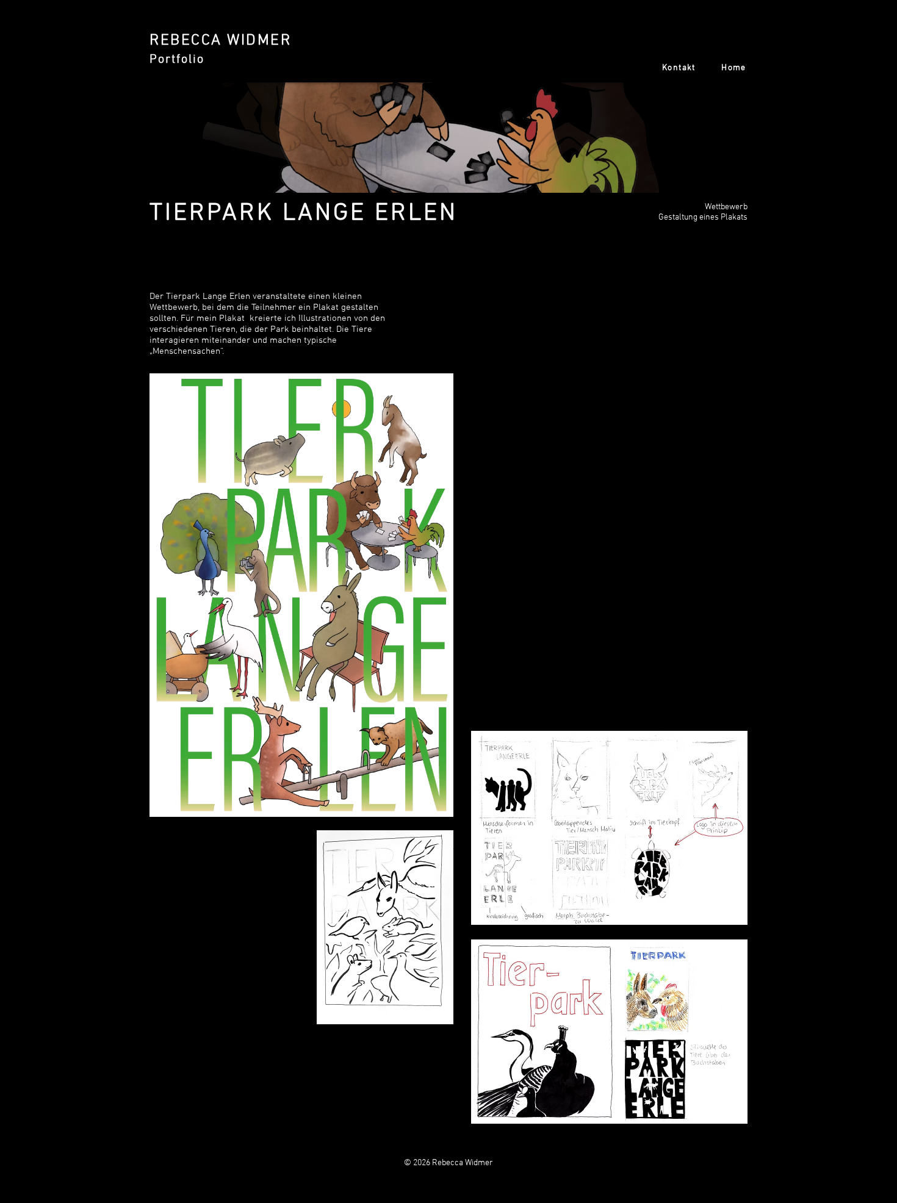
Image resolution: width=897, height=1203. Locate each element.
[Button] (244, 52)
